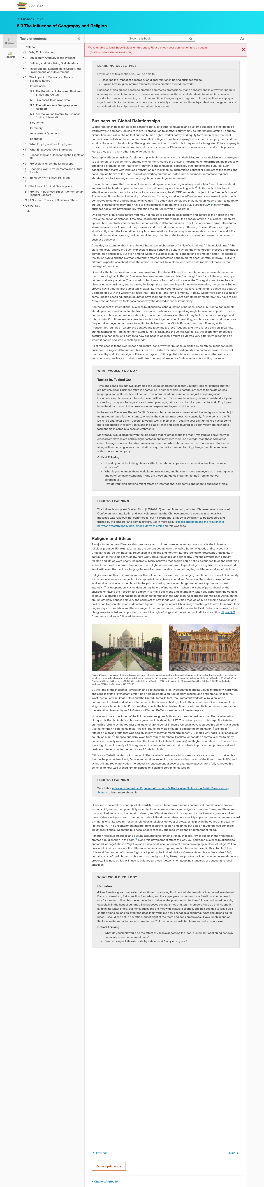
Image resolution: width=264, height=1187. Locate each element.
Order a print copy (108, 1166)
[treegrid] (50, 129)
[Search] (191, 38)
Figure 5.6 (227, 612)
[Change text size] (242, 38)
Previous (101, 1152)
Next (232, 1152)
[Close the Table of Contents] (79, 38)
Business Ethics (32, 19)
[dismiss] (243, 50)
